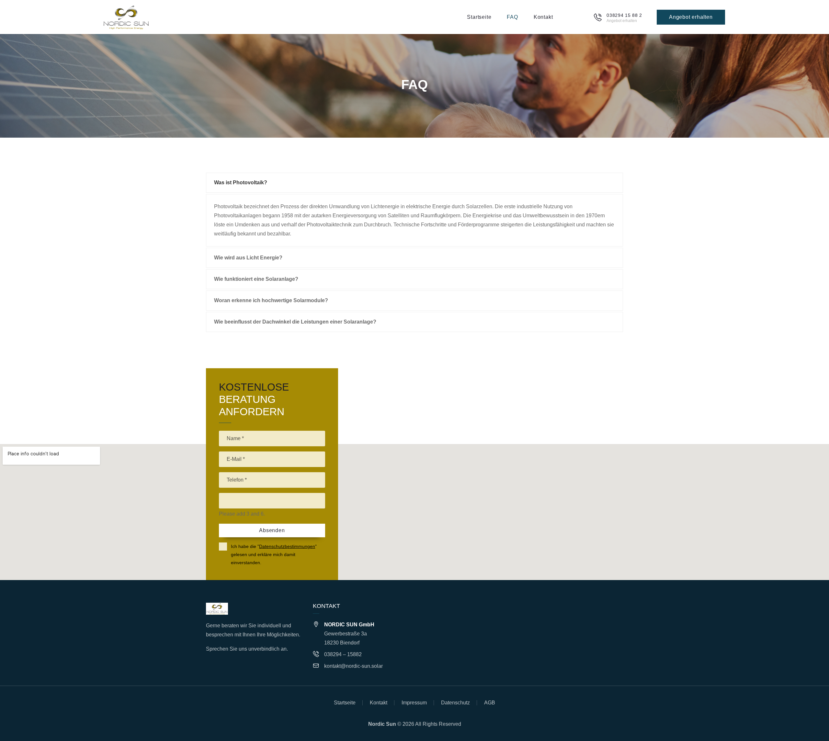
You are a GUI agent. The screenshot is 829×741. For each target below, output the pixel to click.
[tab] (414, 183)
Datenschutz (455, 702)
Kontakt (378, 702)
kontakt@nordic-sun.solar (353, 666)
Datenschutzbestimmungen (287, 546)
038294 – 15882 (343, 654)
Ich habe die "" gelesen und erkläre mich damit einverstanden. (274, 554)
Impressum (414, 702)
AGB (489, 702)
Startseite (345, 702)
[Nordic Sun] (126, 17)
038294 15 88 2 (624, 15)
